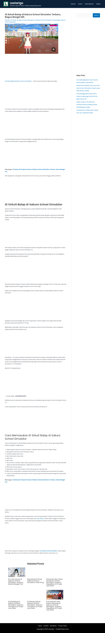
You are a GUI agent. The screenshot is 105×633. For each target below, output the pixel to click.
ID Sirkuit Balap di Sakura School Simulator (18, 81)
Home (40, 626)
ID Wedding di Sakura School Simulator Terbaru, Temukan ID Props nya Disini (15, 604)
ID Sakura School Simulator (25, 20)
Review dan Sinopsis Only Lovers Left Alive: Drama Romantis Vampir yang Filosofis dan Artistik (88, 88)
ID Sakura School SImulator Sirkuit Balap (47, 20)
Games (7, 20)
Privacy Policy (62, 626)
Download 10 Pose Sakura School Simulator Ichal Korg (35, 581)
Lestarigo (16, 3)
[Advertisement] (36, 67)
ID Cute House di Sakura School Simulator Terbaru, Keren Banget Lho (15, 581)
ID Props (13, 20)
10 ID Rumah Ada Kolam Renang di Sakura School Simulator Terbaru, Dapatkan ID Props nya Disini (54, 605)
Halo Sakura (40, 519)
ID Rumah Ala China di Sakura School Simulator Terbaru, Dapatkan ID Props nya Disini (54, 582)
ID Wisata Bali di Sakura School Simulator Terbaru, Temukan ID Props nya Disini (34, 604)
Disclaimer (53, 626)
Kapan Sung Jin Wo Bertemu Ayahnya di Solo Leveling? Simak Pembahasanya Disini (86, 104)
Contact (46, 626)
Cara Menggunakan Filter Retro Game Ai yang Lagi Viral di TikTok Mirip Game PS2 (86, 96)
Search (96, 15)
